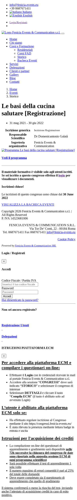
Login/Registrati (18, 22)
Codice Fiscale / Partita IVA (19, 280)
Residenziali (25, 49)
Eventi (13, 92)
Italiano (27, 12)
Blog (12, 78)
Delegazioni (16, 67)
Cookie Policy (66, 239)
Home (13, 39)
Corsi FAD (24, 53)
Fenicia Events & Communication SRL (35, 245)
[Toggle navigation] (62, 33)
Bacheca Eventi (27, 60)
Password (8, 288)
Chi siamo (15, 42)
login (61, 175)
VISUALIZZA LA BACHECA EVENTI (28, 204)
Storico (21, 57)
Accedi (7, 296)
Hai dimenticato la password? (20, 300)
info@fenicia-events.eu (23, 5)
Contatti (14, 81)
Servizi (13, 64)
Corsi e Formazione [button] (21, 46)
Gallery (14, 74)
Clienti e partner (19, 71)
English (27, 15)
